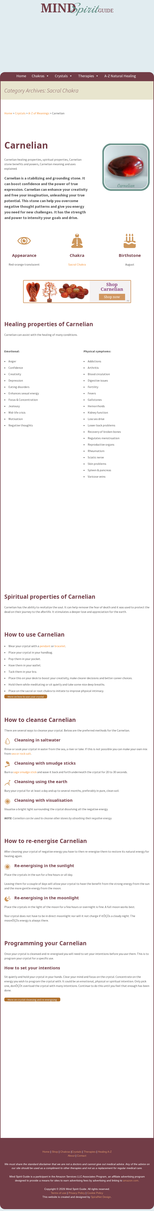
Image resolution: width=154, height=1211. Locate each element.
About (71, 1155)
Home (21, 75)
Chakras (38, 75)
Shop (55, 1151)
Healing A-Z (105, 1151)
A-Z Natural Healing (120, 75)
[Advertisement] (77, 45)
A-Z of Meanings (38, 113)
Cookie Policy (95, 1192)
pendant (45, 646)
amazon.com (130, 1180)
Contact (81, 1155)
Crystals (61, 75)
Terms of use (58, 1192)
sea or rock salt (21, 753)
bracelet (59, 646)
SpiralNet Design (101, 1196)
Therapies (86, 75)
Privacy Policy (77, 1192)
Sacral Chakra (77, 264)
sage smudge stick (25, 772)
